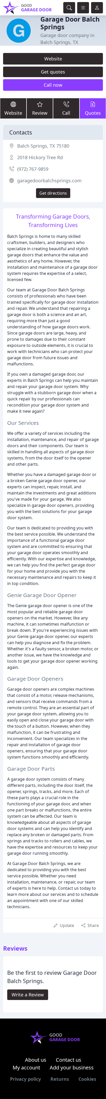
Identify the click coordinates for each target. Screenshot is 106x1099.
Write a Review (28, 995)
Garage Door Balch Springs (70, 23)
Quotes (93, 113)
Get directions (53, 193)
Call (66, 113)
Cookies (87, 1079)
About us (35, 1059)
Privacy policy (25, 1079)
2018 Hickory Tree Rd (40, 157)
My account (26, 1067)
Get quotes (53, 72)
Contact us (68, 1059)
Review (39, 113)
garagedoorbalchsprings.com (49, 180)
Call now (53, 85)
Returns (59, 1079)
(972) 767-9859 (32, 169)
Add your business (72, 1067)
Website (53, 59)
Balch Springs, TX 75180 (43, 146)
